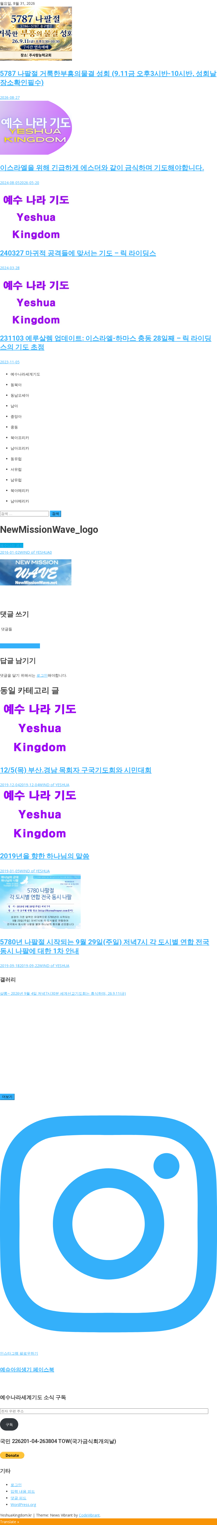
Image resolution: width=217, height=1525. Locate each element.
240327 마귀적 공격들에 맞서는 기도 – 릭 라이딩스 (78, 253)
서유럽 (16, 469)
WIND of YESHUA (35, 552)
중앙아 (16, 416)
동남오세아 (20, 395)
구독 (9, 1424)
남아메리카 (20, 501)
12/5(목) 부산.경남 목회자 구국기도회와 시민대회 (76, 770)
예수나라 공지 (11, 545)
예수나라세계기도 (25, 374)
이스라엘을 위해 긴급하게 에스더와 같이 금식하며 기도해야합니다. (102, 168)
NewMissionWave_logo (20, 645)
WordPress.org (23, 1504)
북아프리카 (20, 438)
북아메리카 (20, 490)
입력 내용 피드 (23, 1491)
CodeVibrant (89, 1515)
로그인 (42, 675)
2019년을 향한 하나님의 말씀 (44, 856)
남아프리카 (20, 448)
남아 (14, 406)
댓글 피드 (18, 1497)
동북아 (16, 385)
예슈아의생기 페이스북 (27, 1369)
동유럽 (16, 459)
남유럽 (16, 480)
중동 (14, 427)
